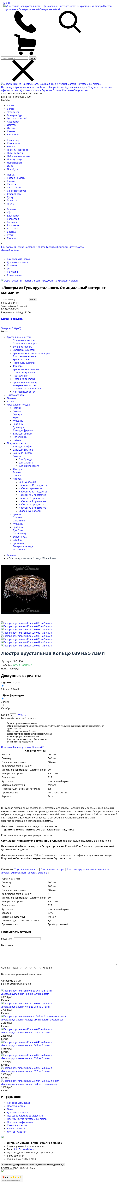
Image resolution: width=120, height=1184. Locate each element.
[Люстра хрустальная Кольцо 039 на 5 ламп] (26, 623)
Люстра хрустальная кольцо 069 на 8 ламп (25, 993)
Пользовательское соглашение (25, 1115)
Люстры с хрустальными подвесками (88, 869)
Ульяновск (13, 215)
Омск (10, 165)
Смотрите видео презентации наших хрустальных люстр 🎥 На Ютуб (33, 1165)
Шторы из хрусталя (24, 372)
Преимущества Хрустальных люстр (27, 1118)
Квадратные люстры (24, 385)
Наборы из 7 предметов (32, 501)
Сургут (10, 197)
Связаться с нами (17, 1125)
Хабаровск (13, 121)
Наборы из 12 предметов (33, 491)
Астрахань (13, 228)
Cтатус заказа (81, 90)
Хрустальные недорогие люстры (31, 353)
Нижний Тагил (15, 153)
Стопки (17, 475)
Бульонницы (20, 536)
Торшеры (18, 366)
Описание (7, 747)
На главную (7, 87)
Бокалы (17, 411)
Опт (9, 268)
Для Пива (18, 530)
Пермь (11, 174)
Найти (32, 58)
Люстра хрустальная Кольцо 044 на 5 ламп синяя (29, 1084)
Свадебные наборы (30, 511)
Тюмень (11, 209)
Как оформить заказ (12, 247)
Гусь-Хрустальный (17, 118)
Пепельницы (20, 436)
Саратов (11, 184)
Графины (18, 424)
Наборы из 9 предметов (32, 494)
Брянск (11, 108)
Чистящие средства (24, 378)
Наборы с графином (30, 488)
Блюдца (17, 539)
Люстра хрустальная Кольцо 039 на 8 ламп (25, 1032)
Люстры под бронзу (24, 391)
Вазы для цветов (22, 433)
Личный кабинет (10, 250)
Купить (22, 714)
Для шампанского (29, 465)
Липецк (11, 146)
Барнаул (12, 231)
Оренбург (12, 169)
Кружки (17, 514)
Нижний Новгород (17, 149)
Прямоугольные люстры (27, 388)
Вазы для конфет (22, 446)
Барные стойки (27, 482)
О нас (10, 1109)
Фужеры (17, 414)
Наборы (17, 478)
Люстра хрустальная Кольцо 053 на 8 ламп (25, 1058)
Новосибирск (14, 162)
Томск (10, 203)
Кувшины (18, 420)
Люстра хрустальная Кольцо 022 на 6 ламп (25, 1071)
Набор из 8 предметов (31, 498)
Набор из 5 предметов (31, 504)
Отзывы (57, 90)
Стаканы (17, 517)
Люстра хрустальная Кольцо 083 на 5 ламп (25, 1006)
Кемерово (13, 134)
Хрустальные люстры (27, 87)
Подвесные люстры (24, 340)
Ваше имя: (7, 938)
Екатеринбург (15, 115)
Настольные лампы (24, 362)
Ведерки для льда (23, 546)
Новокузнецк (14, 159)
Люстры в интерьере (24, 356)
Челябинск (13, 112)
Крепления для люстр (25, 382)
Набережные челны (18, 156)
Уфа (9, 212)
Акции (61, 87)
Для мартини (26, 462)
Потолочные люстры (25, 343)
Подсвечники (20, 375)
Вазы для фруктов (23, 430)
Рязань (11, 181)
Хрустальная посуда (76, 87)
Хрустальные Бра (22, 359)
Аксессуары (19, 549)
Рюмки (17, 407)
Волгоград (13, 218)
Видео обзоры (48, 87)
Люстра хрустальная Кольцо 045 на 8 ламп (25, 1045)
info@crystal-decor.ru (26, 1149)
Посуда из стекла (98, 87)
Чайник (17, 440)
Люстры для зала (37, 872)
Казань (11, 131)
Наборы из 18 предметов (33, 485)
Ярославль (13, 225)
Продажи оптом (16, 1106)
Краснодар (13, 140)
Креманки (18, 543)
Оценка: (5, 967)
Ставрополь (14, 194)
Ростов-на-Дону (16, 177)
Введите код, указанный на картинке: (22, 974)
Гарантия (47, 90)
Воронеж (12, 222)
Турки (16, 417)
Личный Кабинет (16, 1131)
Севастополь (14, 187)
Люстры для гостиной (13, 872)
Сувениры (18, 427)
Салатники (19, 520)
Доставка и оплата (30, 90)
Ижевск (11, 128)
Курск (10, 235)
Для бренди (25, 459)
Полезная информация (20, 1122)
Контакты (67, 90)
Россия (11, 105)
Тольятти (12, 200)
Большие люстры (22, 346)
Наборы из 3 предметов (32, 507)
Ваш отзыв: (7, 945)
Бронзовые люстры (24, 349)
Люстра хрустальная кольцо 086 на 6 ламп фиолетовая (32, 1019)
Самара (11, 238)
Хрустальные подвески (26, 369)
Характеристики (22, 747)
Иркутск (11, 124)
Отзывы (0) (38, 747)
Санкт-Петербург (16, 190)
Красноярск (13, 143)
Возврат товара (16, 1128)
